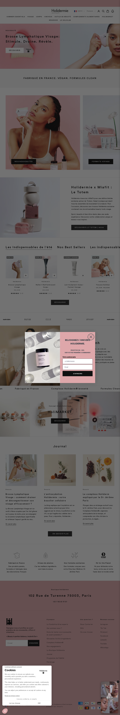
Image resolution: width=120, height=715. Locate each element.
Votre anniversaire (69, 357)
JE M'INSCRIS (77, 373)
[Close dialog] (91, 337)
